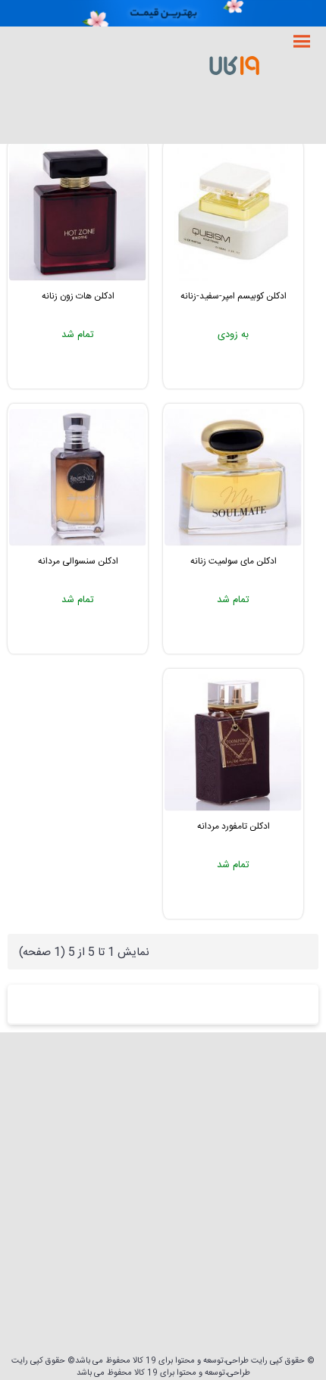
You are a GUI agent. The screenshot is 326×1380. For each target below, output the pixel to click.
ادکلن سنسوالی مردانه (78, 561)
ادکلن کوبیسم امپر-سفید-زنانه (233, 296)
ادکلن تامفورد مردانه (233, 826)
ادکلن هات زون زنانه (78, 296)
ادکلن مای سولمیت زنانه (233, 561)
